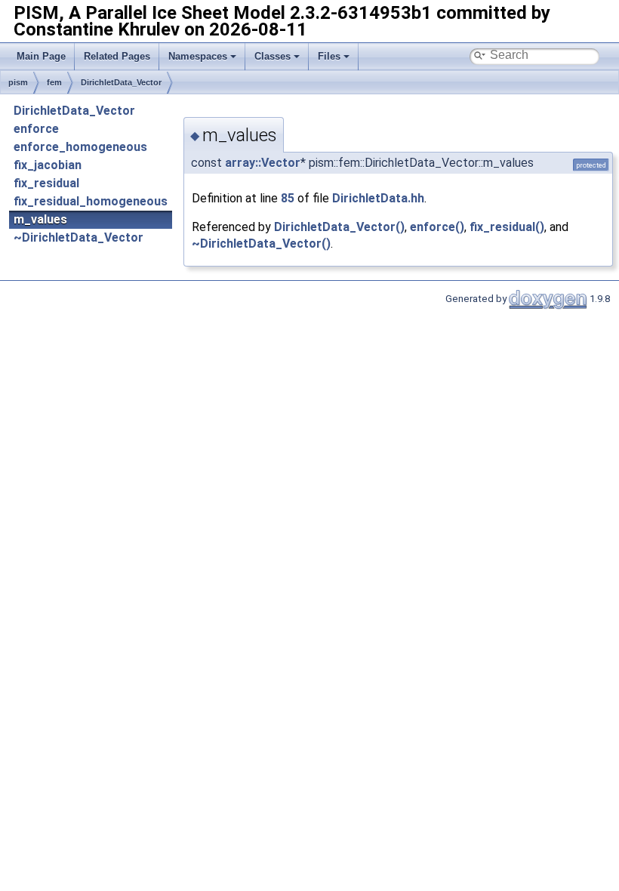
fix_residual (46, 183)
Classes (272, 56)
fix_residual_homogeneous (91, 201)
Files (329, 56)
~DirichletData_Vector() (261, 243)
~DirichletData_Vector (78, 237)
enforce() (437, 227)
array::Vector (262, 163)
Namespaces (197, 56)
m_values (40, 219)
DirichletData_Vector (121, 82)
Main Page (41, 56)
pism (18, 82)
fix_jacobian (48, 165)
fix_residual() (507, 227)
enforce (36, 129)
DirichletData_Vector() (339, 227)
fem (54, 82)
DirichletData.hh (378, 198)
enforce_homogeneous (80, 147)
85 (287, 198)
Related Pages (117, 56)
